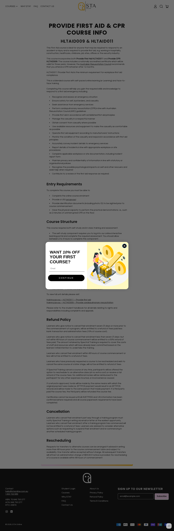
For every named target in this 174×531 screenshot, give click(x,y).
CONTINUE (66, 278)
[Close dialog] (124, 246)
